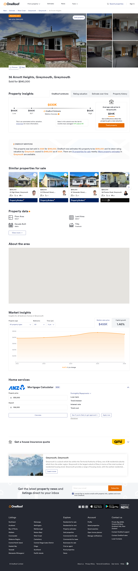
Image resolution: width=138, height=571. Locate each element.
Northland (12, 522)
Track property (79, 17)
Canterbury (38, 539)
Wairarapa (37, 522)
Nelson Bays (38, 532)
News (63, 4)
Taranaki (11, 550)
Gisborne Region (14, 539)
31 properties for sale (81, 152)
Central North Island (16, 543)
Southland (37, 550)
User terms (115, 564)
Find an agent (68, 546)
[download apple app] (97, 506)
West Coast (22, 10)
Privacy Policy (90, 564)
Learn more (51, 471)
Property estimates (69, 529)
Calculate (38, 415)
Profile (90, 522)
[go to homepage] (11, 3)
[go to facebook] (83, 507)
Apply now (106, 415)
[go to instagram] (79, 507)
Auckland (12, 525)
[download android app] (112, 506)
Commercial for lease (70, 539)
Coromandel (13, 536)
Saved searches (93, 529)
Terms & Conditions (103, 564)
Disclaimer (74, 418)
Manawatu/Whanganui (16, 553)
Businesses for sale (69, 543)
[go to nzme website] (125, 506)
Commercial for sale (70, 536)
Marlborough (38, 529)
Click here (19, 124)
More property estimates (109, 152)
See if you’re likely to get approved (84, 415)
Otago (36, 546)
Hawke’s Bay (13, 546)
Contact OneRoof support (120, 532)
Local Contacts (117, 539)
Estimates (50, 4)
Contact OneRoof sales (120, 535)
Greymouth (32, 10)
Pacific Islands (38, 553)
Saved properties (93, 525)
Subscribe (115, 488)
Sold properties (68, 532)
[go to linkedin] (86, 507)
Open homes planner (95, 532)
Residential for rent (70, 525)
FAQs (122, 564)
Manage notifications (95, 536)
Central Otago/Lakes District (44, 543)
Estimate (12, 10)
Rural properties (68, 550)
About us (81, 564)
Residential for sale (69, 522)
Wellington (38, 525)
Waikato (11, 532)
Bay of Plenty (13, 529)
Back (5, 10)
